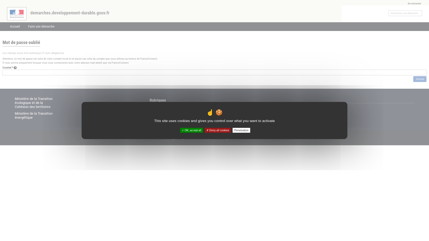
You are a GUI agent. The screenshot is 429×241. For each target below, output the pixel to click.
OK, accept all (192, 130)
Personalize (241, 130)
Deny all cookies (219, 130)
